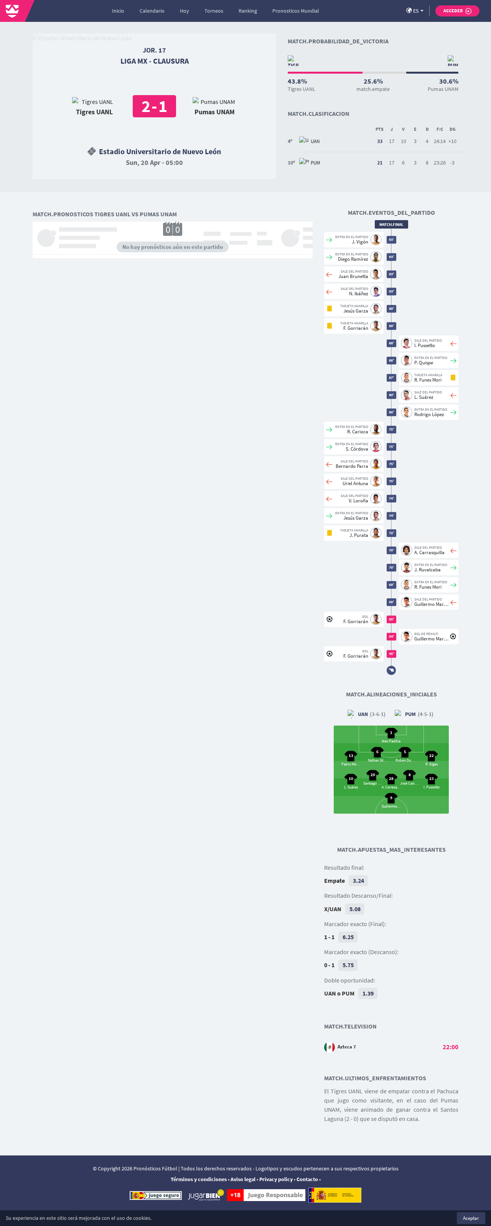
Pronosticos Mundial (295, 10)
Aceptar (471, 1218)
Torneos (213, 10)
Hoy (184, 10)
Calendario (152, 10)
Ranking (248, 10)
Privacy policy (276, 1179)
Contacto (307, 1179)
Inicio (118, 10)
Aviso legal (243, 1179)
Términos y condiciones (199, 1179)
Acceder (453, 10)
